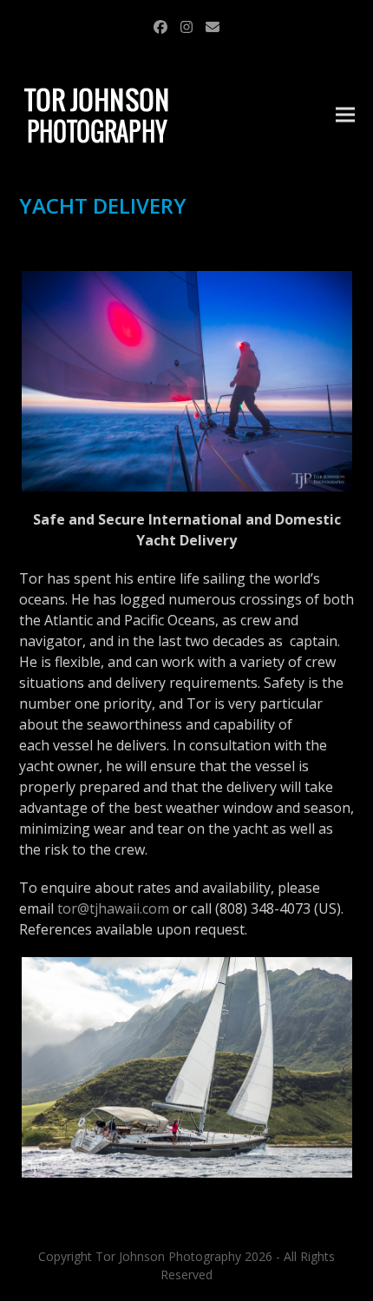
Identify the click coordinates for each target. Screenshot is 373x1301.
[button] (345, 115)
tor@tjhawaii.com (113, 908)
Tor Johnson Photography (168, 1256)
